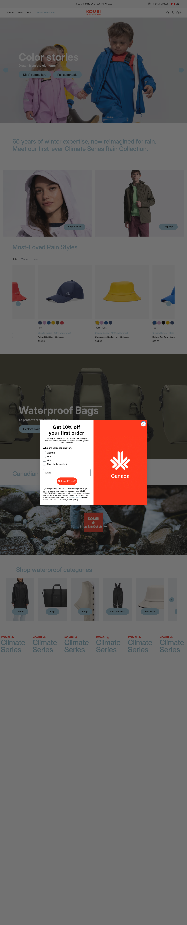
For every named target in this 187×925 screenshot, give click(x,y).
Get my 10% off (67, 481)
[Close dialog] (143, 423)
